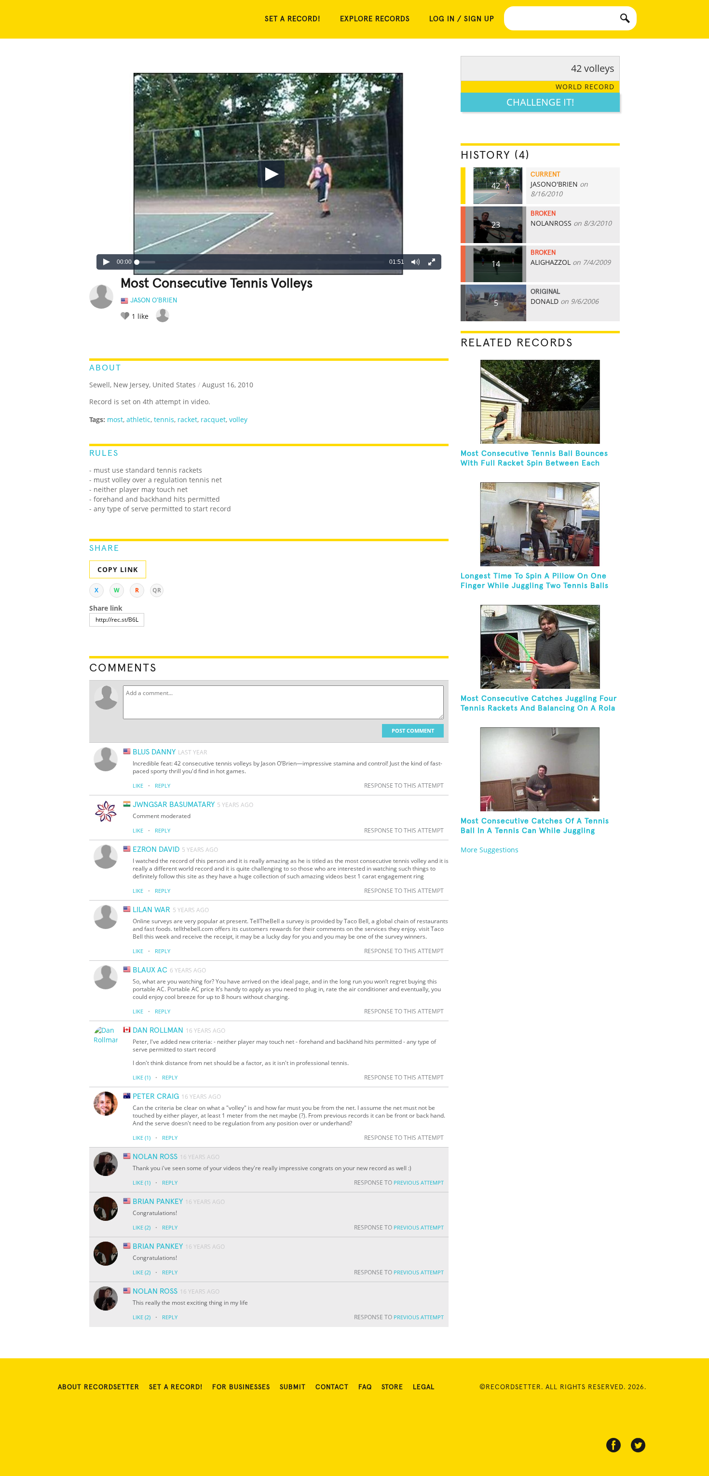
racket (187, 419)
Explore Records (375, 19)
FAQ (365, 1387)
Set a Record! (176, 1387)
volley (238, 419)
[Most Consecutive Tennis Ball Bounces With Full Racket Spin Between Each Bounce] (540, 402)
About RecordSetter (98, 1387)
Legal (424, 1387)
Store (392, 1387)
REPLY (162, 785)
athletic (138, 419)
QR (156, 590)
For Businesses (241, 1387)
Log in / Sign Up (461, 19)
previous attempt (419, 1182)
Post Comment (413, 730)
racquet (213, 419)
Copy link (117, 569)
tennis (164, 419)
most (115, 419)
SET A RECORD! (293, 19)
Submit (293, 1387)
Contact (332, 1387)
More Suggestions (489, 849)
